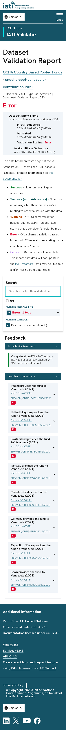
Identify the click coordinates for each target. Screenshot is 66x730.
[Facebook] (37, 721)
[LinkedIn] (6, 721)
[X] (16, 721)
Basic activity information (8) (29, 325)
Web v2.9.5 (11, 645)
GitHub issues (20, 668)
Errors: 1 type (21, 313)
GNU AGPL (38, 627)
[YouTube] (27, 721)
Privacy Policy (13, 685)
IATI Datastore (24, 264)
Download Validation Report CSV (24, 97)
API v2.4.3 (10, 657)
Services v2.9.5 (13, 651)
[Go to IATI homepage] (18, 5)
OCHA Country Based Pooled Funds (32, 72)
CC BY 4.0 (53, 633)
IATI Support (47, 668)
